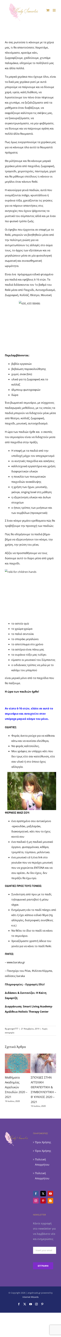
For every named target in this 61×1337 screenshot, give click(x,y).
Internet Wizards (30, 1297)
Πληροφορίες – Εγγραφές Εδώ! (25, 984)
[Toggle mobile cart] (47, 10)
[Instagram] (36, 1200)
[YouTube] (50, 1193)
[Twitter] (43, 1193)
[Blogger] (50, 1200)
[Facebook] (36, 1193)
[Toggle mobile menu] (54, 10)
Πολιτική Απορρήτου (42, 1162)
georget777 (13, 1028)
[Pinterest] (43, 1200)
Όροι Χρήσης (43, 1142)
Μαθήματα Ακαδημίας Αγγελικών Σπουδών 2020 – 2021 (16, 1087)
